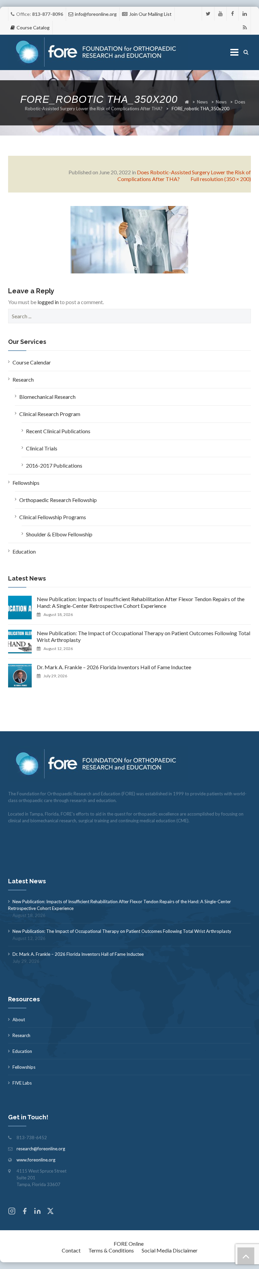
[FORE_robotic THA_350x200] (129, 239)
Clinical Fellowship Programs (52, 517)
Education (24, 551)
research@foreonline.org (41, 1148)
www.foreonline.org (36, 1159)
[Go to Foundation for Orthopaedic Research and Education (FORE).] (187, 102)
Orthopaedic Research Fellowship (58, 500)
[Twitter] (208, 14)
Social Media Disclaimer (170, 1250)
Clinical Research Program (49, 414)
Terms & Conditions (111, 1250)
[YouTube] (220, 14)
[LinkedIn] (245, 14)
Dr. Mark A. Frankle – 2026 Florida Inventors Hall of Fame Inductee (114, 667)
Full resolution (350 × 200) (221, 179)
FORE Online (129, 1243)
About (18, 1019)
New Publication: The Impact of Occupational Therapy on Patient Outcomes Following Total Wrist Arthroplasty (143, 636)
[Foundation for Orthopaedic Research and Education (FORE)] (98, 52)
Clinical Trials (41, 448)
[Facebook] (232, 14)
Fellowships (25, 482)
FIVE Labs (22, 1083)
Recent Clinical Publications (58, 431)
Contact (71, 1250)
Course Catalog (33, 27)
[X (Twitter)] (50, 1211)
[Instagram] (12, 1211)
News (202, 102)
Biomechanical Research (47, 396)
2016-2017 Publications (54, 465)
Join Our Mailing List (150, 14)
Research (23, 379)
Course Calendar (31, 362)
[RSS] (245, 27)
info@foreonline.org (96, 14)
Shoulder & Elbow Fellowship (59, 534)
